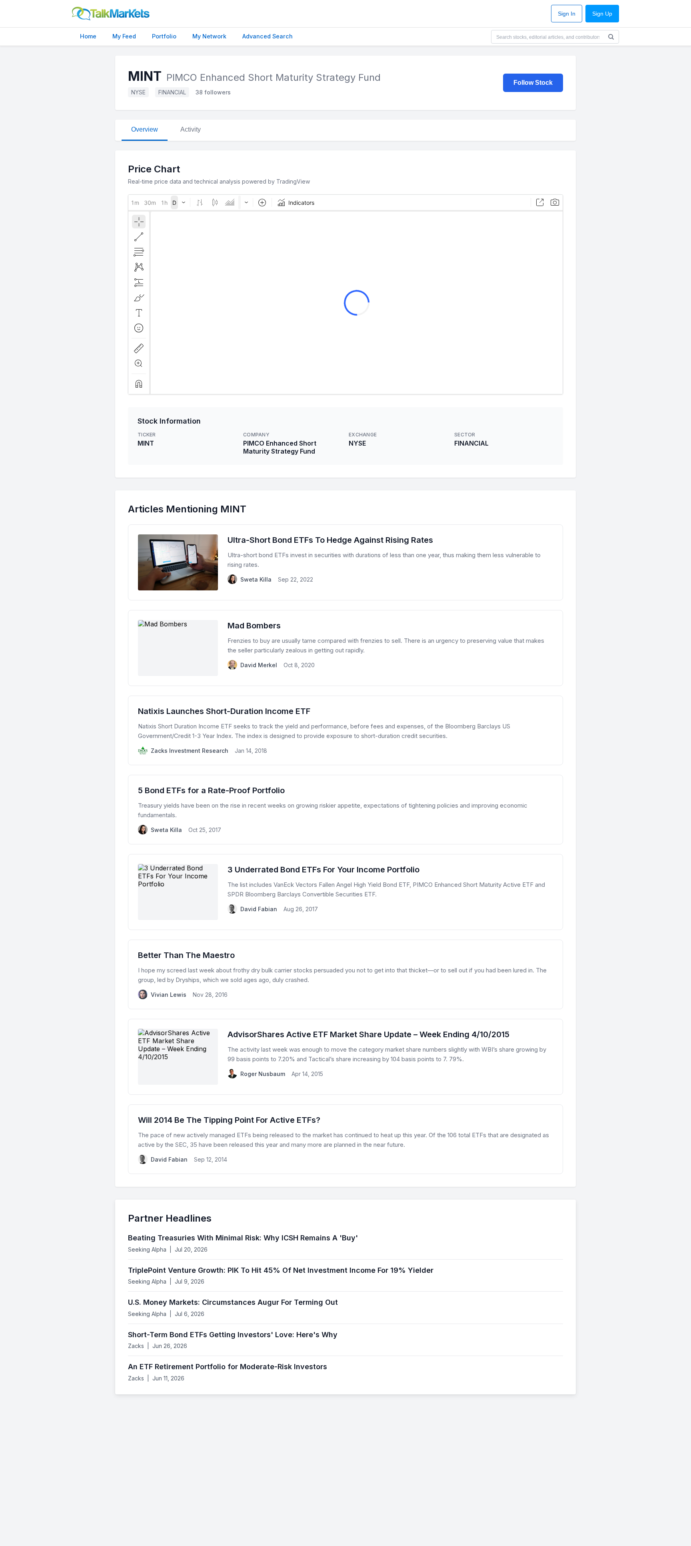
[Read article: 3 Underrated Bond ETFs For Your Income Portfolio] (345, 892)
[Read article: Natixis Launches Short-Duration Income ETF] (345, 730)
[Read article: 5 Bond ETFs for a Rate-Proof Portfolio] (345, 809)
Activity (190, 129)
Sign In (566, 14)
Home (88, 36)
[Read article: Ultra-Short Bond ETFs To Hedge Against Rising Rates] (345, 562)
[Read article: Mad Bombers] (345, 648)
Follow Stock (533, 82)
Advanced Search (267, 36)
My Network (209, 36)
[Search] (611, 37)
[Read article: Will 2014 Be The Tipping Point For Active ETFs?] (345, 1139)
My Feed (124, 36)
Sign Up (602, 14)
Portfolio (164, 36)
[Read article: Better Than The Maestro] (345, 974)
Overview (144, 129)
